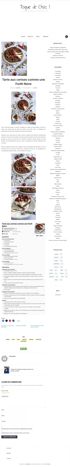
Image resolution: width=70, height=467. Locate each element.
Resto (38, 36)
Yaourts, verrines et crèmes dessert (58, 240)
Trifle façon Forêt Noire (21, 325)
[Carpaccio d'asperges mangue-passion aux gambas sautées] (6, 370)
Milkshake (57, 171)
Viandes (58, 234)
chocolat (31, 339)
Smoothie (57, 217)
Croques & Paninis (58, 134)
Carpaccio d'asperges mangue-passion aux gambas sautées (22, 370)
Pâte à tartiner (57, 184)
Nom (2, 410)
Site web (3, 421)
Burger (58, 117)
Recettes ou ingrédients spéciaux (57, 198)
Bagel (57, 90)
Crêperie (58, 129)
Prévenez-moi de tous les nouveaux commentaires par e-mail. (17, 429)
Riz (58, 202)
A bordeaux (58, 71)
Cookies (58, 127)
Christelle (18, 88)
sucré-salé (53, 276)
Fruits (57, 154)
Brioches (58, 106)
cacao (13, 339)
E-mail (3, 415)
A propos (8, 448)
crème (63, 270)
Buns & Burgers (58, 115)
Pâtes (57, 186)
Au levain (58, 88)
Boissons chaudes (57, 98)
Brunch (58, 111)
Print (39, 235)
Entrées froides (58, 146)
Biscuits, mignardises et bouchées (58, 92)
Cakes (57, 119)
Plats (58, 194)
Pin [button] (42, 235)
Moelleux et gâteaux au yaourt (58, 173)
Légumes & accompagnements (58, 169)
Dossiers (45, 36)
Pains (57, 182)
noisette (52, 273)
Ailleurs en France (57, 79)
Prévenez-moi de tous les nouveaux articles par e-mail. (15, 433)
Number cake (57, 177)
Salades (58, 205)
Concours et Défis (57, 125)
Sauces (58, 213)
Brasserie (58, 104)
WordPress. (28, 464)
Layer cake (58, 167)
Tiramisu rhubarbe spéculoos (57, 57)
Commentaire (5, 396)
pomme (63, 273)
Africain (58, 77)
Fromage (58, 152)
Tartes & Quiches (58, 225)
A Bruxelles (58, 73)
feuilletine (38, 339)
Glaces (58, 161)
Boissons (58, 96)
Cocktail (58, 121)
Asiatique (58, 86)
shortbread (23, 341)
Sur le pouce (58, 221)
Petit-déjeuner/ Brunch (58, 188)
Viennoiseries (57, 236)
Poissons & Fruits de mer (57, 196)
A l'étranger (58, 75)
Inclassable (58, 163)
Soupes (58, 219)
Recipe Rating (4, 390)
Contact (9, 458)
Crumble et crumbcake (58, 136)
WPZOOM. (48, 464)
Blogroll (9, 453)
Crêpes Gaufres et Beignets (58, 131)
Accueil (23, 36)
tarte (64, 276)
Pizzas (58, 190)
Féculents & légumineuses (57, 150)
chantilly (24, 339)
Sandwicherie (57, 209)
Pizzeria (58, 192)
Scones (58, 215)
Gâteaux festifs (58, 159)
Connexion (58, 294)
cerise (18, 339)
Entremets (57, 148)
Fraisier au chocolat (58, 55)
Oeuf (58, 179)
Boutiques (57, 102)
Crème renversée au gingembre (58, 47)
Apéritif (58, 81)
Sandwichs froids (57, 211)
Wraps (57, 238)
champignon (58, 263)
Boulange (57, 100)
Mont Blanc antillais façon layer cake (57, 49)
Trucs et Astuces (58, 232)
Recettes (30, 36)
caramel (58, 260)
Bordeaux (58, 257)
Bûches (58, 113)
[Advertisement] (35, 24)
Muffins (58, 175)
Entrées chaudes (58, 144)
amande (8, 339)
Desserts (58, 138)
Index (57, 165)
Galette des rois (58, 156)
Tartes (35, 88)
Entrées (58, 142)
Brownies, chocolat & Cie (57, 108)
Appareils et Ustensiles (58, 83)
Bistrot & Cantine (58, 94)
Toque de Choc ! (35, 7)
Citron (53, 270)
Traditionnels (58, 230)
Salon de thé (58, 207)
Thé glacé (57, 227)
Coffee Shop (58, 123)
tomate (58, 279)
